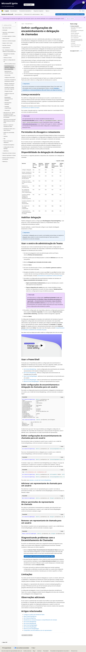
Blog (34, 650)
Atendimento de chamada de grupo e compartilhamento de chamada (40, 620)
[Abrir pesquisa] (80, 11)
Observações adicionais (76, 44)
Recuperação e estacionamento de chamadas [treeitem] (9, 99)
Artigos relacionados (75, 46)
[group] (43, 448)
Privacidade (45, 650)
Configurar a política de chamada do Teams (34, 614)
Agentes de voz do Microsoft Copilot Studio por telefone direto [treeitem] (9, 121)
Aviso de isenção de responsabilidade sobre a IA (12, 650)
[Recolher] (16, 23)
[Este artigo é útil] (80, 51)
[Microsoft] (2, 11)
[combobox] (9, 25)
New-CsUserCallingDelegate (30, 376)
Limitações (73, 43)
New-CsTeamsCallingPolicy (30, 616)
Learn (23, 23)
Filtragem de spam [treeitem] (8, 91)
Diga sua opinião (70, 18)
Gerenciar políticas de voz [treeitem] (10, 63)
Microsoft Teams (28, 23)
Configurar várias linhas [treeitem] (10, 77)
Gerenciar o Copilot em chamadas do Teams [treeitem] (8, 125)
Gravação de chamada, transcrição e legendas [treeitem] (9, 88)
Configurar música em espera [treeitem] (9, 94)
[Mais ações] (63, 24)
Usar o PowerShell (74, 37)
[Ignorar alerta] (83, 3)
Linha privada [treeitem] (7, 75)
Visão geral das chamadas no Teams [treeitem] (9, 54)
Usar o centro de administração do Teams (76, 35)
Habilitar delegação (75, 33)
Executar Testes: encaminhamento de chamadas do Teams (39, 556)
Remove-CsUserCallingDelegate (31, 381)
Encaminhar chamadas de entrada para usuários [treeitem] (10, 80)
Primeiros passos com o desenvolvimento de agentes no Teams (70, 14)
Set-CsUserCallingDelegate (30, 379)
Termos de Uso (74, 650)
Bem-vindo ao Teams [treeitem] (7, 27)
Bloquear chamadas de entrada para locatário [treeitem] (9, 84)
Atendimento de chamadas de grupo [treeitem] (9, 72)
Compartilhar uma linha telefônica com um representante (37, 630)
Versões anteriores (27, 650)
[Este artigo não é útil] (81, 51)
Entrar (83, 10)
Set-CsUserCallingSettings (30, 372)
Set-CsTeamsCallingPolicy (30, 618)
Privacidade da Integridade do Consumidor (59, 650)
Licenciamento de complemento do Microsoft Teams (49, 275)
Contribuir (39, 650)
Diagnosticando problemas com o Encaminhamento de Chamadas (76, 40)
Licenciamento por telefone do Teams (30, 107)
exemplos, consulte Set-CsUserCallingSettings (40, 480)
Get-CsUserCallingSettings (30, 369)
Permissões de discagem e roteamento (76, 28)
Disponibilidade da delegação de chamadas (77, 31)
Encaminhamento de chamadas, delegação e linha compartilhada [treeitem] (10, 67)
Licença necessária (75, 26)
